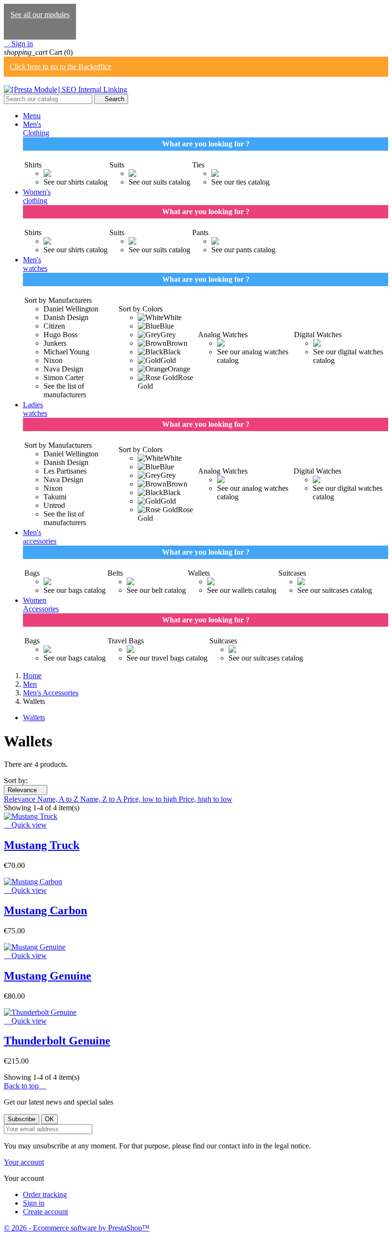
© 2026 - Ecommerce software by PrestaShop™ (77, 1228)
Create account (45, 1212)
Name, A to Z (58, 799)
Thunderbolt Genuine (57, 1040)
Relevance (26, 790)
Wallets (34, 717)
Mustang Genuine (47, 976)
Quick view (25, 825)
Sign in (33, 1203)
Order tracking (45, 1194)
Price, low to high (151, 799)
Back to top (25, 1086)
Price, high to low (205, 799)
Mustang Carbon (45, 910)
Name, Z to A (101, 799)
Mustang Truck (41, 845)
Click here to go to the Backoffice (60, 66)
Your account (24, 1162)
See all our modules (40, 14)
